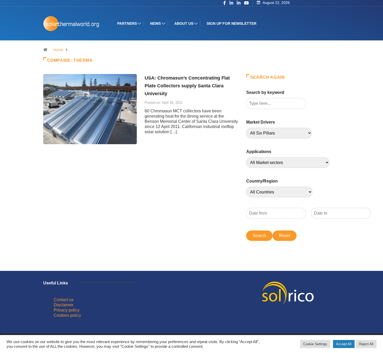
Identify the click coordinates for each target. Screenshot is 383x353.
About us (183, 23)
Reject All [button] (366, 344)
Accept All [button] (343, 344)
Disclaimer (63, 305)
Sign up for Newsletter (231, 23)
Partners (127, 23)
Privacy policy (66, 310)
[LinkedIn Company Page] (238, 3)
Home (58, 50)
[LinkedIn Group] (231, 3)
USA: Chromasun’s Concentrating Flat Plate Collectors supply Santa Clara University (187, 85)
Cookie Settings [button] (315, 344)
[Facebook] (224, 3)
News (155, 23)
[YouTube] (246, 3)
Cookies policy (67, 315)
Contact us (63, 299)
